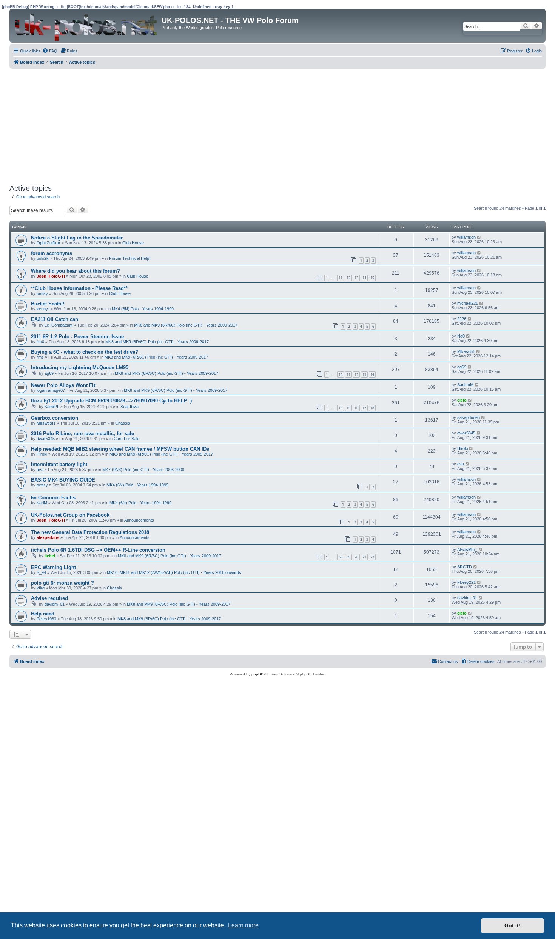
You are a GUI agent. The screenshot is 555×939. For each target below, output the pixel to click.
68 (340, 557)
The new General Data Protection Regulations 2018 (90, 532)
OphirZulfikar (48, 243)
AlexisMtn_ (467, 549)
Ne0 (40, 341)
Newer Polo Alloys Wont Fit (63, 385)
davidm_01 (55, 604)
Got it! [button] (512, 925)
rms (40, 357)
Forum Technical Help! (129, 258)
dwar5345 (46, 438)
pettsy (42, 293)
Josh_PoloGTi (51, 276)
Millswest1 (46, 423)
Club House (133, 243)
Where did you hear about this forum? (75, 271)
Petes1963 (46, 619)
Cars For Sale (126, 438)
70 (356, 557)
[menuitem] (49, 50)
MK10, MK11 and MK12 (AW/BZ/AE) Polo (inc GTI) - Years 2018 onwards (174, 572)
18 (372, 407)
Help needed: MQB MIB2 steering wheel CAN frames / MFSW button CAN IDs (120, 449)
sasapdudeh (468, 417)
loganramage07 (51, 390)
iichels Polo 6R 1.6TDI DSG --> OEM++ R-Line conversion (98, 550)
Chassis (122, 423)
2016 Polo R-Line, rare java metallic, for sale (82, 433)
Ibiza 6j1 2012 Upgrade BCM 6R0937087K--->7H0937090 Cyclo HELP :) (111, 401)
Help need (42, 614)
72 (372, 557)
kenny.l (43, 309)
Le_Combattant (58, 325)
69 (348, 557)
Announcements (139, 520)
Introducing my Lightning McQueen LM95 (79, 367)
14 (364, 277)
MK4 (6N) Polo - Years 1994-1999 (143, 309)
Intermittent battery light (59, 464)
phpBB (257, 674)
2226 (461, 318)
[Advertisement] (235, 125)
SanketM (465, 384)
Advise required (49, 598)
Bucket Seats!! (47, 304)
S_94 (41, 572)
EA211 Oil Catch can (54, 319)
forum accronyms (51, 253)
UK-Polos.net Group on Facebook (70, 515)
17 (364, 407)
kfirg (41, 588)
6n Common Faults (53, 497)
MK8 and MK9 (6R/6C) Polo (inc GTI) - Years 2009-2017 (185, 325)
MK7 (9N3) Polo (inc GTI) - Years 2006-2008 (143, 469)
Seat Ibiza (129, 406)
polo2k (43, 258)
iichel (50, 556)
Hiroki (42, 454)
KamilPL (52, 406)
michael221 (467, 303)
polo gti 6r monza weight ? (62, 583)
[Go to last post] (479, 237)
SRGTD (464, 567)
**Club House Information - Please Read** (79, 288)
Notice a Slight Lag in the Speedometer (77, 238)
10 (340, 374)
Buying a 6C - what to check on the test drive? (84, 352)
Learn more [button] (243, 925)
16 (356, 407)
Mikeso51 (466, 351)
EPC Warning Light (53, 567)
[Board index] (86, 26)
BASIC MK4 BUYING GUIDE (63, 480)
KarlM (42, 502)
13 (356, 277)
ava (40, 469)
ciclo (462, 400)
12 (348, 277)
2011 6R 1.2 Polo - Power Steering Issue (77, 336)
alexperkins (48, 537)
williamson (466, 237)
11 (340, 277)
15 (372, 277)
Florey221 (466, 582)
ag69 (49, 373)
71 (364, 557)
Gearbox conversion (54, 418)
